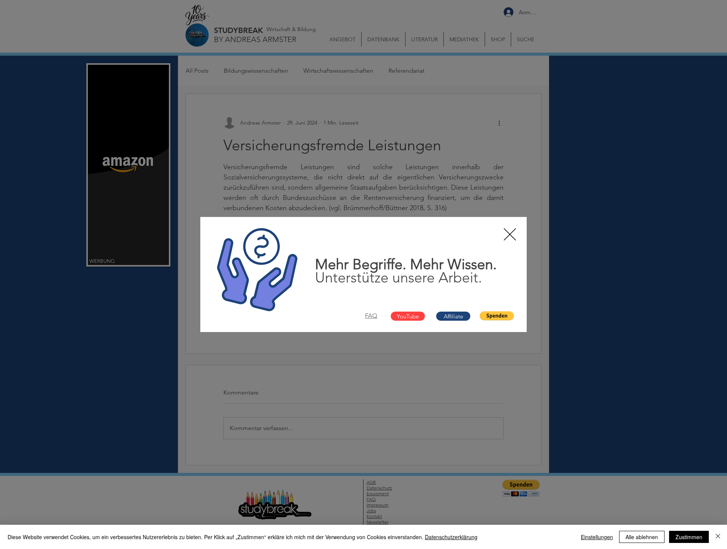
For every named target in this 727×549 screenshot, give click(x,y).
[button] (510, 234)
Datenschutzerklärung (451, 537)
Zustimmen (689, 537)
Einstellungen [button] (597, 537)
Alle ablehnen (642, 537)
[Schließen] (717, 537)
